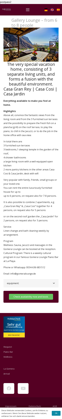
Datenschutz (34, 406)
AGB (55, 406)
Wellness (7, 356)
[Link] (6, 9)
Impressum (10, 406)
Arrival (6, 373)
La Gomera (8, 368)
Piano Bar (8, 351)
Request (7, 346)
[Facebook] (8, 388)
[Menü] (27, 9)
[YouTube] (23, 388)
